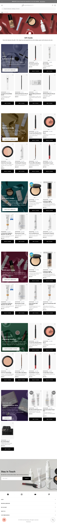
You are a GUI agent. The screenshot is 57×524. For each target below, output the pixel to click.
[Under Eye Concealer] (7, 151)
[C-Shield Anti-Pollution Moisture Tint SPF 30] (7, 221)
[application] (53, 520)
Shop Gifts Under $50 (10, 139)
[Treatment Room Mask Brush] (7, 82)
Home (2, 12)
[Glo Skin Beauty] (28, 5)
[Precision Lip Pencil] (35, 52)
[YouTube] (35, 494)
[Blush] (49, 121)
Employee (28, 521)
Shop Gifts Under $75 (10, 209)
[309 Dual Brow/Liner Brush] (21, 82)
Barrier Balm (46, 63)
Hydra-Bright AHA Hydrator (33, 304)
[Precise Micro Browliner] (35, 151)
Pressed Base (32, 201)
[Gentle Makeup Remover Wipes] (35, 82)
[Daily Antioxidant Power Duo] (49, 398)
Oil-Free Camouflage (6, 372)
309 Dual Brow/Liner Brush (21, 93)
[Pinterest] (49, 494)
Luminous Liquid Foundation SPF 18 (47, 202)
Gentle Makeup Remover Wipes (35, 94)
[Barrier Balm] (49, 52)
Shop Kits (6, 418)
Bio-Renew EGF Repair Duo (35, 409)
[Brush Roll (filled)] (7, 430)
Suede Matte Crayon (34, 372)
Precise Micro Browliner (21, 372)
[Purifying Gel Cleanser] (21, 151)
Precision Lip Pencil (34, 63)
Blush (44, 133)
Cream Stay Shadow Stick (35, 133)
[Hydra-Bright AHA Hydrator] (35, 292)
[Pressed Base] (35, 189)
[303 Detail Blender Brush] (49, 82)
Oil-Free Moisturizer (34, 233)
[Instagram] (21, 494)
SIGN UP (27, 478)
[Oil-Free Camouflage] (7, 361)
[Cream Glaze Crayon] (49, 361)
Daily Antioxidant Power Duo (49, 410)
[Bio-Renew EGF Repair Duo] (35, 398)
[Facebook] (8, 494)
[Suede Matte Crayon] (49, 151)
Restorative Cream (19, 233)
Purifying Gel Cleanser (48, 233)
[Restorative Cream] (21, 221)
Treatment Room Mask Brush (6, 94)
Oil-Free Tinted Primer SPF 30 (49, 304)
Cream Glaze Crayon (48, 372)
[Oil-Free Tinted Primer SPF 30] (49, 292)
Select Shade (35, 71)
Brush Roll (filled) (5, 441)
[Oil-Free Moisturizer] (35, 221)
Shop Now (40, 1)
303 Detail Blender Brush (49, 93)
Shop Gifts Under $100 (10, 279)
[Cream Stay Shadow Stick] (35, 121)
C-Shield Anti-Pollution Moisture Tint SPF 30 (6, 234)
